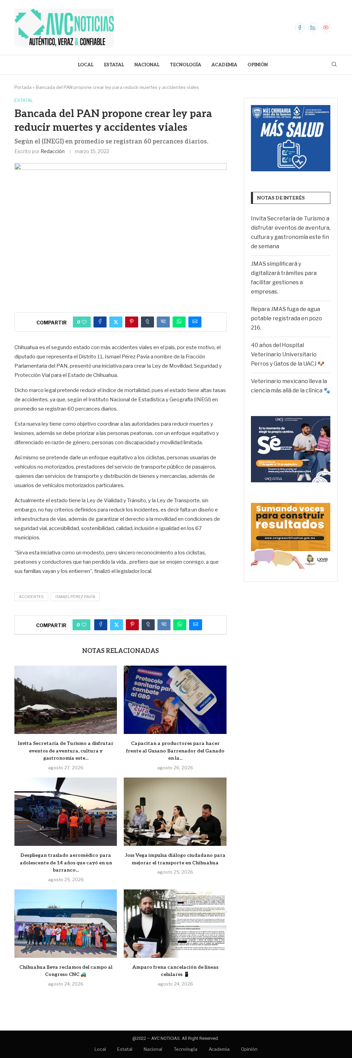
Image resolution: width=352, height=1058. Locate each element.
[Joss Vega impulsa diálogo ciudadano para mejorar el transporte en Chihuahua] (175, 812)
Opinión (258, 65)
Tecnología (185, 65)
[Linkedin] (313, 27)
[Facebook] (300, 27)
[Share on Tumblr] (147, 322)
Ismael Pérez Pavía (75, 596)
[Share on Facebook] (100, 322)
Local (86, 65)
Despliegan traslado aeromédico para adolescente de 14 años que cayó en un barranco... (66, 862)
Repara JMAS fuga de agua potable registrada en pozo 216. (286, 318)
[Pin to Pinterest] (131, 322)
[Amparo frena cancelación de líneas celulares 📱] (175, 923)
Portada (23, 87)
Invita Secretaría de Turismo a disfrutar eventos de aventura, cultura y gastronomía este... (65, 750)
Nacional (147, 65)
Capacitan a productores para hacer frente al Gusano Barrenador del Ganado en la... (175, 750)
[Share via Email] (194, 322)
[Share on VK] (163, 322)
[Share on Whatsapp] (179, 322)
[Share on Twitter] (115, 322)
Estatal (114, 65)
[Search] (334, 65)
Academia (224, 65)
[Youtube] (326, 27)
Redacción (53, 151)
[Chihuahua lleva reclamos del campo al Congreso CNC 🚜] (65, 923)
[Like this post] (84, 322)
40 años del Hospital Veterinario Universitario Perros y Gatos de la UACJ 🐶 (287, 354)
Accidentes (31, 596)
